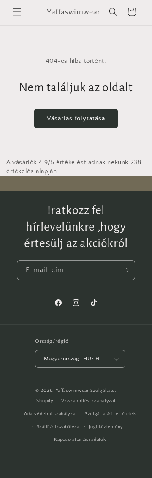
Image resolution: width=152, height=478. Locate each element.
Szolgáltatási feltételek (110, 413)
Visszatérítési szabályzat (88, 400)
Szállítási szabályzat (59, 426)
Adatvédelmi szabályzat (50, 413)
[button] (17, 12)
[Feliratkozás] (125, 270)
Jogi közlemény (106, 426)
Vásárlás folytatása (76, 118)
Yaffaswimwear (72, 390)
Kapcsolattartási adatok (80, 439)
